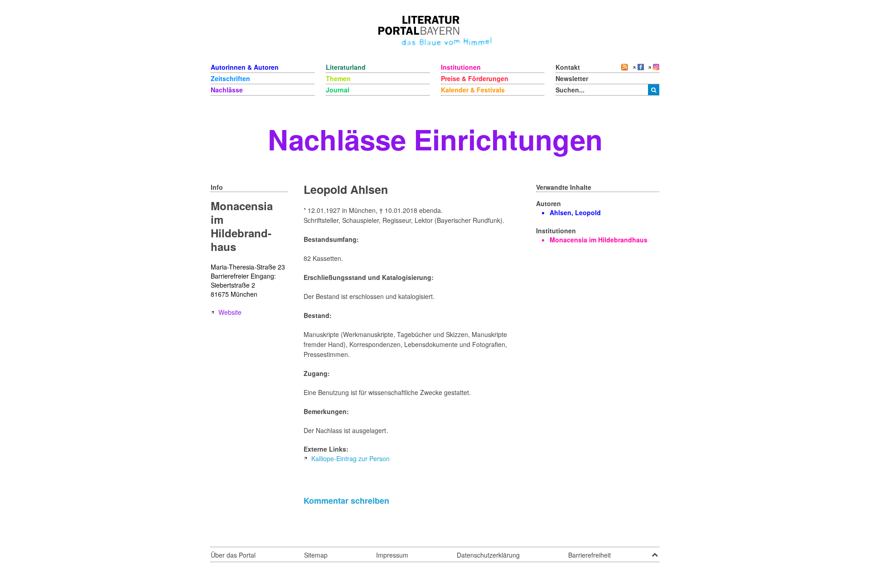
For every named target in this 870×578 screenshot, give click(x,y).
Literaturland (346, 67)
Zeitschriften (230, 78)
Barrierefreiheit (589, 554)
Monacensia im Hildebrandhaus (599, 239)
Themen (338, 78)
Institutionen (461, 67)
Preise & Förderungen (474, 78)
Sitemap (316, 554)
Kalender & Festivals (473, 89)
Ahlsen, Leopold (575, 212)
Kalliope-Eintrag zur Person (350, 458)
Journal (337, 89)
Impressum (392, 554)
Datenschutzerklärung (488, 554)
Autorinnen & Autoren (245, 67)
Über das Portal (233, 554)
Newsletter (572, 78)
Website (230, 312)
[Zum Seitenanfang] (654, 551)
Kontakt (568, 67)
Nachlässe (227, 89)
